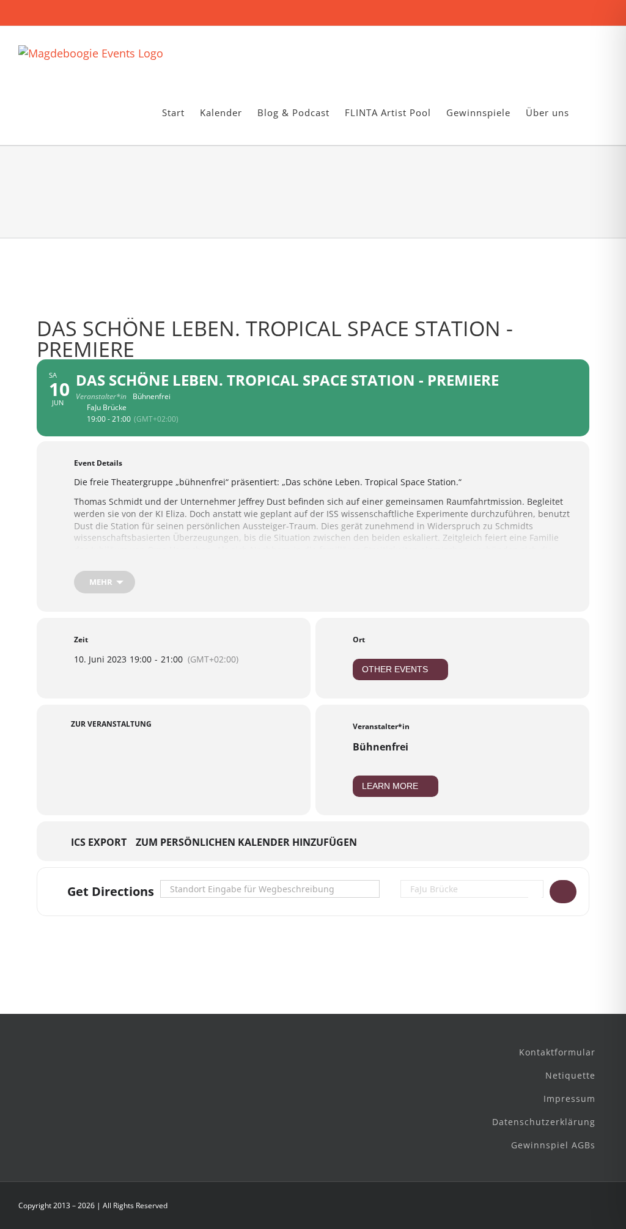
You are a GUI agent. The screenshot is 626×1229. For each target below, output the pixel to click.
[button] (588, 113)
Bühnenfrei (380, 747)
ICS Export (99, 843)
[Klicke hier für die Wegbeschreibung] (563, 891)
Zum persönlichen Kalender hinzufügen (246, 843)
